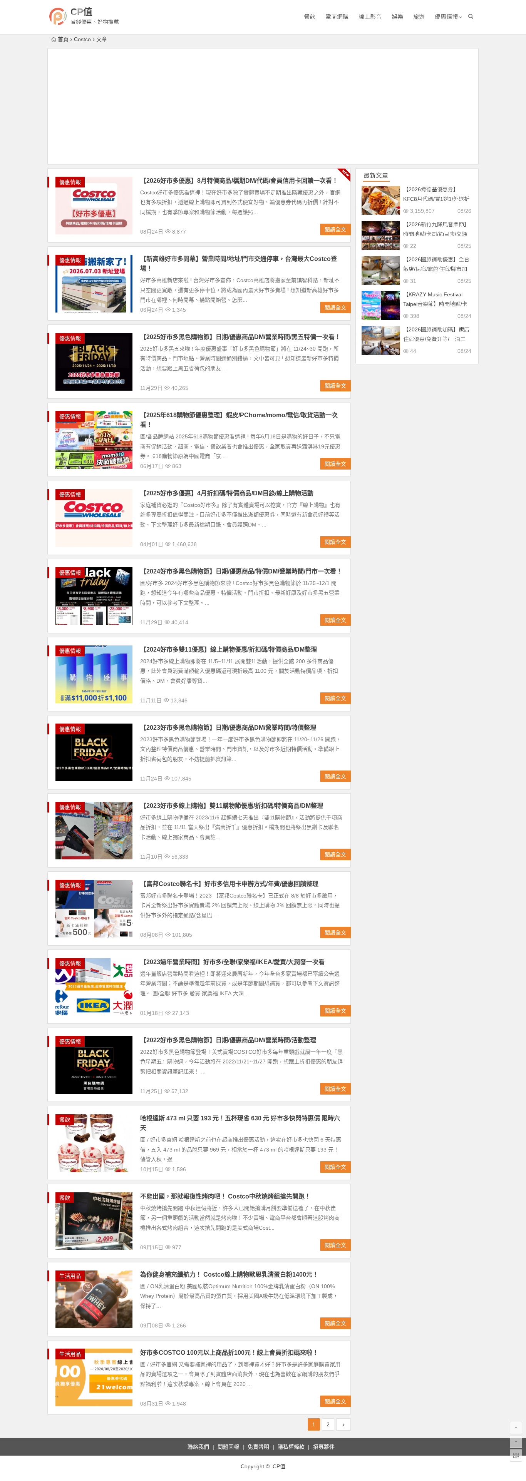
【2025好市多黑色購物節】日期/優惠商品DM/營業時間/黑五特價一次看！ (240, 337)
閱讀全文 (335, 229)
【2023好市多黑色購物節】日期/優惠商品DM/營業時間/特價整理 (228, 727)
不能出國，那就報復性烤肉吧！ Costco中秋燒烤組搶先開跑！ (225, 1196)
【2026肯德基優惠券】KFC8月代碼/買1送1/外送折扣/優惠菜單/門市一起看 (436, 199)
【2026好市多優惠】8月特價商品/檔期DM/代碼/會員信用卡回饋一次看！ (239, 180)
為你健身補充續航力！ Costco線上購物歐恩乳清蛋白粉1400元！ (229, 1274)
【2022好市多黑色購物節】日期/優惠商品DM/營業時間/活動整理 (228, 1040)
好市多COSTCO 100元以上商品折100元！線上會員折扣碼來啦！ (229, 1352)
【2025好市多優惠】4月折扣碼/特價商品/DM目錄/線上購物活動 (226, 493)
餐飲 (309, 16)
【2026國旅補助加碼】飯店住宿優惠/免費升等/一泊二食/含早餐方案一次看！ (436, 339)
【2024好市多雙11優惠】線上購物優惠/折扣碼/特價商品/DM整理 (228, 649)
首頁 (63, 39)
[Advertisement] (263, 106)
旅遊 (419, 16)
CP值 (81, 12)
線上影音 (370, 16)
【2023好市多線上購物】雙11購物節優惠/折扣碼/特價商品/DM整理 (231, 805)
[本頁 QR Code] (516, 1455)
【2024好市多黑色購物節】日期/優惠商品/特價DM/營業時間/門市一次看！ (241, 571)
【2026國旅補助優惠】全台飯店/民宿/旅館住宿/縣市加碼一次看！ (436, 269)
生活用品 (70, 1276)
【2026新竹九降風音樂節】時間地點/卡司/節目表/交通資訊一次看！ (436, 234)
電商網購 (336, 16)
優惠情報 (446, 16)
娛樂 (397, 16)
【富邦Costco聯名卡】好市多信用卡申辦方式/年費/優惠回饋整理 (229, 884)
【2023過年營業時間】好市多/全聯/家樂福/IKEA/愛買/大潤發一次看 (232, 962)
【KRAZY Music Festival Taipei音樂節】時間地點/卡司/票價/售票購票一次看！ (435, 304)
